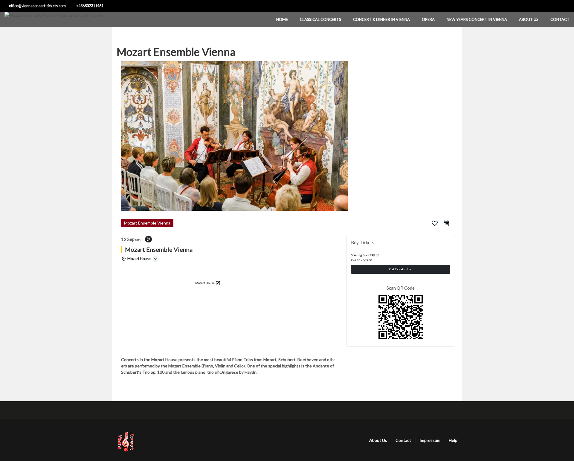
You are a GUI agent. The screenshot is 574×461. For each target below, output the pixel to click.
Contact (560, 19)
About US (528, 19)
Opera (428, 19)
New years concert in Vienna (477, 19)
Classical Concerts (320, 19)
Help (453, 440)
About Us (378, 440)
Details (130, 272)
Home (282, 19)
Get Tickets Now (400, 269)
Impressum (429, 440)
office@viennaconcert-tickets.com (37, 6)
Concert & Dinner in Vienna (381, 19)
